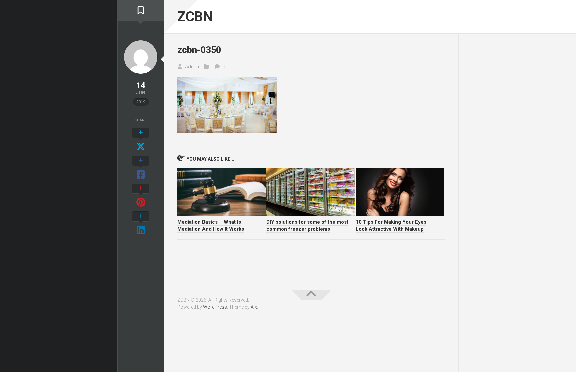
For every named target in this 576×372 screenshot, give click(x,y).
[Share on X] (140, 140)
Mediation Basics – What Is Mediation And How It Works (210, 225)
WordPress (215, 307)
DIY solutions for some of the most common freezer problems (307, 225)
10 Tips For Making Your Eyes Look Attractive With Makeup (391, 225)
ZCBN (195, 16)
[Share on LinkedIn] (140, 223)
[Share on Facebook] (140, 168)
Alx (254, 307)
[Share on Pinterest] (140, 196)
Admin (192, 67)
